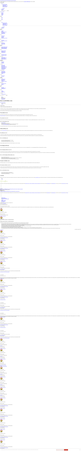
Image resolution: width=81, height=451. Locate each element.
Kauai (67, 183)
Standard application (6, 237)
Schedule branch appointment (3, 365)
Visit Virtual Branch (5, 366)
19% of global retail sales (4, 130)
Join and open (1, 240)
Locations (2, 27)
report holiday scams (37, 177)
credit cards (36, 183)
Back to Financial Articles (2, 102)
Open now (1, 356)
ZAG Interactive (4, 203)
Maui (63, 183)
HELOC (28, 183)
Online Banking (4, 191)
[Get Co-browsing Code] (16, 191)
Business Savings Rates (5, 24)
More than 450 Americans (2, 115)
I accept (1, 278)
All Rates (4, 8)
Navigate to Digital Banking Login (8, 0)
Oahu (62, 183)
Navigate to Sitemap (14, 0)
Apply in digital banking (2, 307)
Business (2, 13)
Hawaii (65, 183)
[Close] (0, 21)
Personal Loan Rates (5, 4)
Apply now (1, 408)
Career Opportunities (12, 191)
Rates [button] (2, 22)
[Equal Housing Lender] (4, 198)
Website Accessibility (4, 200)
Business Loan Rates (5, 6)
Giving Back (3, 9)
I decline (3, 278)
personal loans (33, 183)
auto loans (30, 183)
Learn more (4, 240)
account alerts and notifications (6, 124)
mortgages (26, 183)
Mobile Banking (8, 191)
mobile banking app (53, 183)
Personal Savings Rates (5, 23)
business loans (38, 183)
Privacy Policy (3, 201)
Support (2, 14)
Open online (1, 366)
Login (2, 19)
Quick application (2, 237)
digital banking (48, 183)
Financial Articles (3, 98)
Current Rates (1, 191)
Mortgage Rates (4, 5)
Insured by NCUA (3, 197)
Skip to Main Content (2, 0)
